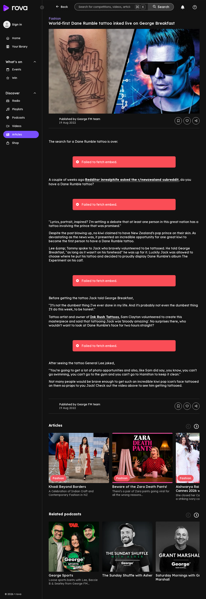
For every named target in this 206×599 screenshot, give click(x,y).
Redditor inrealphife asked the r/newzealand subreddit (132, 180)
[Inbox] (182, 7)
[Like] (187, 120)
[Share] (196, 120)
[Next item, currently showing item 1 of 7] (196, 515)
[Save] (178, 120)
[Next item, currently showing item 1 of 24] (196, 426)
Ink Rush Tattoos (104, 317)
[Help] (195, 7)
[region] (124, 466)
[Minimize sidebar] (42, 7)
